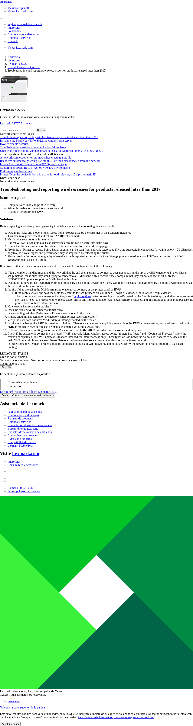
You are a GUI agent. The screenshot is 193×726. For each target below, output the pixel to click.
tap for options (82, 296)
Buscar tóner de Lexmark (23, 428)
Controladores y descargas (23, 415)
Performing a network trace (16, 171)
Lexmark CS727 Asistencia (16, 123)
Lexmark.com (25, 453)
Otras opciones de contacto (24, 491)
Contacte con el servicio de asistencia (33, 395)
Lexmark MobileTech (20, 445)
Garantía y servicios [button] (19, 37)
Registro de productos (21, 418)
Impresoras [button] (14, 27)
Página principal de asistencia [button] (25, 24)
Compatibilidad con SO (22, 442)
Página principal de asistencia (25, 411)
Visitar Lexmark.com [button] (20, 11)
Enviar (5, 395)
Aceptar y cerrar (10, 724)
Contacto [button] (13, 41)
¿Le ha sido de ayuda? (13, 363)
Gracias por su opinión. (14, 356)
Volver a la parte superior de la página (22, 707)
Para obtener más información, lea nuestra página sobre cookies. (116, 717)
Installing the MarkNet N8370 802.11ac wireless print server (36, 140)
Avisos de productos (20, 438)
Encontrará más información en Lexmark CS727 (29, 391)
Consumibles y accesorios (23, 465)
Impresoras (14, 60)
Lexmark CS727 (17, 63)
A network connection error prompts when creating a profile (35, 157)
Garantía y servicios (19, 421)
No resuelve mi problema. (23, 382)
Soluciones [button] (14, 31)
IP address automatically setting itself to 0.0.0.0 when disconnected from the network (50, 160)
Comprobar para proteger (23, 435)
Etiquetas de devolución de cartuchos (30, 432)
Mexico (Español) (18, 8)
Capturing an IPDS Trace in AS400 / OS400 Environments (35, 167)
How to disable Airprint (14, 144)
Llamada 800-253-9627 (22, 488)
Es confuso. (14, 386)
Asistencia (14, 57)
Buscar (41, 130)
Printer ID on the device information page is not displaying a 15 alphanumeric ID (48, 174)
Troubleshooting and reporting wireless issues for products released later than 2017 (49, 137)
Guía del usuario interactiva (24, 67)
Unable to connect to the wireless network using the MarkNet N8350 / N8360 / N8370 (51, 150)
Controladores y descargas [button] (23, 34)
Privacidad (14, 701)
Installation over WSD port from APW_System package (33, 164)
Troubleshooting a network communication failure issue (33, 147)
